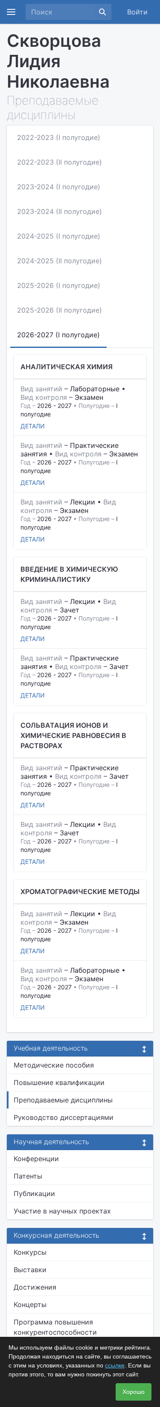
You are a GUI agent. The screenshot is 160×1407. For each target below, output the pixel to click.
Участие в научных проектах (62, 1211)
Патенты (28, 1176)
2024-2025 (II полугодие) (59, 260)
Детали (32, 426)
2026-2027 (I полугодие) (58, 334)
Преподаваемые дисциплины (63, 1100)
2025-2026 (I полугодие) (58, 285)
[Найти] (102, 12)
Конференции (36, 1158)
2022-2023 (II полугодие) (59, 162)
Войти (137, 12)
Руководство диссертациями (63, 1117)
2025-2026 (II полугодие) (59, 310)
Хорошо (133, 1391)
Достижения (35, 1287)
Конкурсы (30, 1252)
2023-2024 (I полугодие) (58, 186)
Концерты (30, 1304)
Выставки (30, 1269)
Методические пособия (54, 1065)
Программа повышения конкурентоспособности (55, 1327)
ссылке (115, 1365)
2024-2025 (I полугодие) (58, 236)
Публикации (34, 1193)
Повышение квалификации (59, 1082)
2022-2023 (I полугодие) (58, 137)
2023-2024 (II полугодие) (59, 211)
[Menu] (11, 12)
